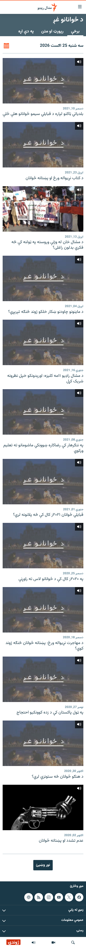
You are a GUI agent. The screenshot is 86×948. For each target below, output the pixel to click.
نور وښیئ (43, 865)
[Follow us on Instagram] (49, 897)
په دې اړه (26, 31)
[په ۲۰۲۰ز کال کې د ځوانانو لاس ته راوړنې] (43, 545)
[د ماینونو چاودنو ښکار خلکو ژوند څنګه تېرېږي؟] (43, 278)
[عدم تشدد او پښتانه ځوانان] (43, 807)
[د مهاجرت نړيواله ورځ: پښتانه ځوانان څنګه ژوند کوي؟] (43, 610)
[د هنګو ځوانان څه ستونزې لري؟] (43, 743)
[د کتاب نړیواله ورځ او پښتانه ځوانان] (43, 144)
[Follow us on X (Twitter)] (69, 897)
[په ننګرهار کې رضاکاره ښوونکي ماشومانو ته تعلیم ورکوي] (43, 412)
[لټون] (73, 942)
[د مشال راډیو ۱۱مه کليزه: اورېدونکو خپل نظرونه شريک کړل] (43, 342)
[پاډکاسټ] (28, 897)
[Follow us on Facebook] (79, 897)
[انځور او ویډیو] (53, 942)
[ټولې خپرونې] (33, 942)
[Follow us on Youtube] (59, 897)
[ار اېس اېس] (38, 897)
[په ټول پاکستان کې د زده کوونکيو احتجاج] (43, 679)
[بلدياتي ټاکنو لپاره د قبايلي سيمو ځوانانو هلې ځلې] (43, 80)
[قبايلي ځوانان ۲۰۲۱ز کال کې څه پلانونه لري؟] (43, 481)
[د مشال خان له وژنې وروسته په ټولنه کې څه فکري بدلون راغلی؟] (43, 209)
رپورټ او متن (52, 31)
